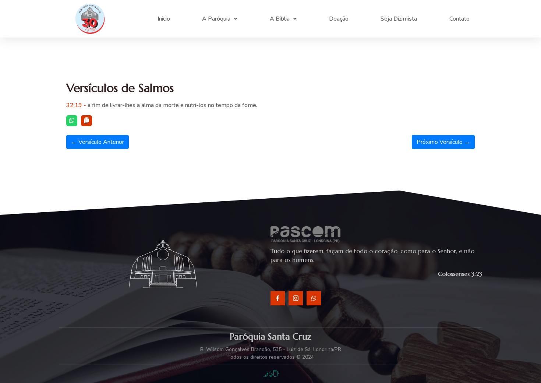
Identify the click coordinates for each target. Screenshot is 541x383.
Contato (459, 19)
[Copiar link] (86, 120)
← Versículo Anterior (97, 142)
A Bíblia (280, 19)
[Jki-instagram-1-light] (296, 298)
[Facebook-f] (277, 298)
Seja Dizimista (399, 19)
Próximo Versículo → (443, 142)
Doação (339, 19)
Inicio (164, 19)
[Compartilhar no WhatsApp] (71, 120)
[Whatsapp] (314, 298)
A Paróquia (216, 19)
